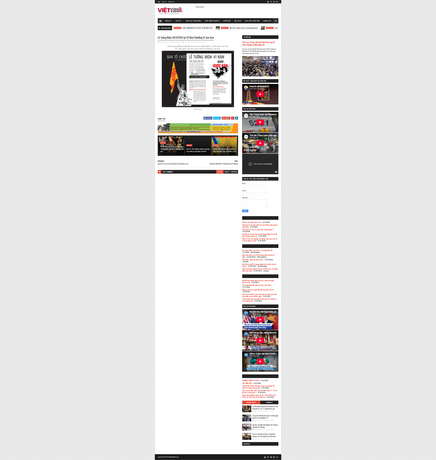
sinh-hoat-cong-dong (198, 42)
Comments (269, 402)
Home (159, 2)
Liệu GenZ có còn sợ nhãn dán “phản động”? (257, 229)
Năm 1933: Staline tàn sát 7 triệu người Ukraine (217, 28)
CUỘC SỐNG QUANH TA (212, 21)
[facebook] (271, 1)
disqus (227, 172)
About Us (164, 2)
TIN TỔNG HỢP (247, 383)
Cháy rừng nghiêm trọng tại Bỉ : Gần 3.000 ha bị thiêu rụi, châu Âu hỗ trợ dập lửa (259, 396)
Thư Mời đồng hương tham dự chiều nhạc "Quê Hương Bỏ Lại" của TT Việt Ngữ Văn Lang (172, 148)
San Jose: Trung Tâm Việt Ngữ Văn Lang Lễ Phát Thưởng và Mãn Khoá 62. (258, 43)
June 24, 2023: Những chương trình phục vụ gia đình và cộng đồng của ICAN (198, 150)
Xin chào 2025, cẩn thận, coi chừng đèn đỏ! (257, 250)
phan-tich (198, 28)
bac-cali (187, 42)
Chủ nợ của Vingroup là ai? (251, 222)
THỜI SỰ (167, 21)
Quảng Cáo (267, 21)
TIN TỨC (178, 21)
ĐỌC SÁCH (237, 21)
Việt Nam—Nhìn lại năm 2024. (252, 259)
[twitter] (274, 1)
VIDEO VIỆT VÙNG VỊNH (252, 21)
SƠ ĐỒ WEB (227, 21)
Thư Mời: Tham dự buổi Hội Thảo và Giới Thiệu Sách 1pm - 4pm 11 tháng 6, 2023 (224, 150)
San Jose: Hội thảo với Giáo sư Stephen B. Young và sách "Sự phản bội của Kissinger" (264, 435)
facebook (234, 172)
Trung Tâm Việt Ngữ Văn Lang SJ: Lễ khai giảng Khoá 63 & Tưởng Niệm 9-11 (265, 416)
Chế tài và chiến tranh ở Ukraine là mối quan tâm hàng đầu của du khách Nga (259, 295)
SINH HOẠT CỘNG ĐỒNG (193, 21)
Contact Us (171, 2)
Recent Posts (251, 402)
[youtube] (268, 1)
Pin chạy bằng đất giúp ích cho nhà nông (256, 285)
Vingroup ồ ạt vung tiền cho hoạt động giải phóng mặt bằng (259, 226)
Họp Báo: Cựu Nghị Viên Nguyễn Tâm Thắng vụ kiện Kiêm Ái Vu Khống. (265, 426)
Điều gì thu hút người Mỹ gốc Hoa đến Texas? (258, 289)
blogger (219, 172)
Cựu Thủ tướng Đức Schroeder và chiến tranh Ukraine (263, 28)
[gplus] (277, 1)
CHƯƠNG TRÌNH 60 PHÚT (250, 380)
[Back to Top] (277, 457)
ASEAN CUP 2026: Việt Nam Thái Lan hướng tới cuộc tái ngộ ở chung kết (258, 387)
